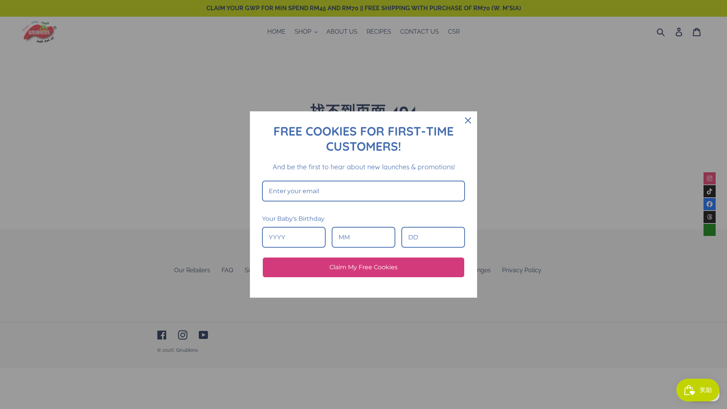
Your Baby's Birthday (293, 218)
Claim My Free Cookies (363, 267)
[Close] (468, 120)
